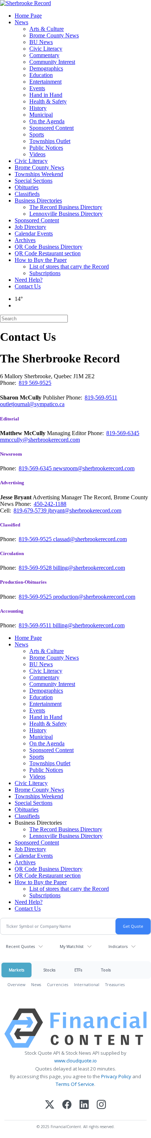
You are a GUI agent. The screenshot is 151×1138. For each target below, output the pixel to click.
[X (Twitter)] (49, 1105)
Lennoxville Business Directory (66, 214)
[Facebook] (66, 1105)
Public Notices (46, 148)
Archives (25, 240)
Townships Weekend (39, 174)
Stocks (49, 970)
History (38, 108)
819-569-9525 (36, 539)
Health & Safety (48, 101)
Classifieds (27, 194)
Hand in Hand (45, 95)
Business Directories (38, 200)
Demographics (46, 68)
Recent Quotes (20, 946)
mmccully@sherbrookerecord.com (40, 440)
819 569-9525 (35, 383)
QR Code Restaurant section (48, 253)
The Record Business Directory (65, 207)
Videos (37, 154)
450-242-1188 (50, 504)
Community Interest (52, 62)
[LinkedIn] (84, 1105)
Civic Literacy (45, 48)
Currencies (57, 984)
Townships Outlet (49, 141)
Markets (16, 970)
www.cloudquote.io (75, 1060)
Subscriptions (44, 273)
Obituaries (26, 187)
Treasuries (115, 984)
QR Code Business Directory (48, 247)
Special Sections (33, 181)
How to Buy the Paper (41, 260)
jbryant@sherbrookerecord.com (84, 510)
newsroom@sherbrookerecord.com (94, 468)
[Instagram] (101, 1105)
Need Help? (29, 280)
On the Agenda (47, 121)
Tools (106, 970)
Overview (16, 984)
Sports (36, 134)
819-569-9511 (101, 397)
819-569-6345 (122, 433)
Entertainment (45, 82)
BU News (41, 42)
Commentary (44, 55)
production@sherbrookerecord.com (94, 597)
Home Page (28, 15)
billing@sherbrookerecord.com (89, 568)
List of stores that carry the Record (69, 266)
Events (37, 88)
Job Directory (30, 227)
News (21, 22)
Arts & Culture (46, 29)
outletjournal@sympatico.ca (32, 404)
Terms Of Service (75, 1084)
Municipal (41, 115)
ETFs (78, 970)
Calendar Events (34, 233)
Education (41, 75)
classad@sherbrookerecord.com (90, 539)
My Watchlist (72, 946)
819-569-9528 (36, 568)
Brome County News (54, 35)
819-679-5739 (31, 510)
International (86, 984)
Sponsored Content (51, 128)
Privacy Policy (116, 1076)
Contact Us (28, 286)
